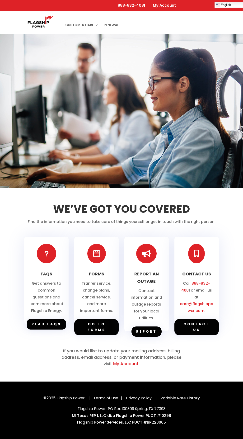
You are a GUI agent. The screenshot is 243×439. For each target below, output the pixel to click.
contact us (196, 327)
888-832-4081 (131, 5)
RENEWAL (111, 25)
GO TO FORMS (97, 327)
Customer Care (79, 25)
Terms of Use (105, 398)
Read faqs (46, 324)
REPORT (146, 331)
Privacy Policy (139, 398)
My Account (126, 364)
